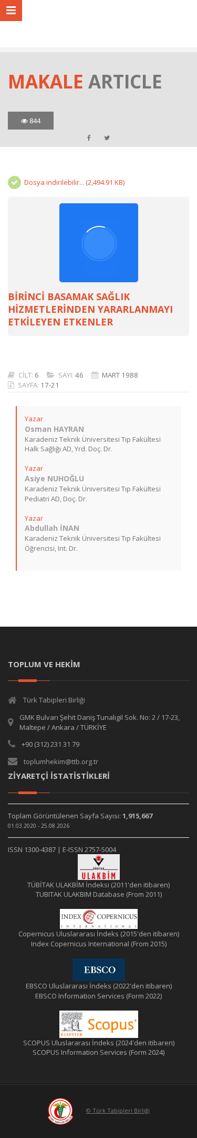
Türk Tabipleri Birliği (54, 700)
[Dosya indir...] (98, 242)
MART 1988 (120, 375)
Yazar (34, 418)
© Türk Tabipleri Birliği (118, 1110)
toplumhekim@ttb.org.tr (61, 761)
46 (79, 375)
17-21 (49, 385)
